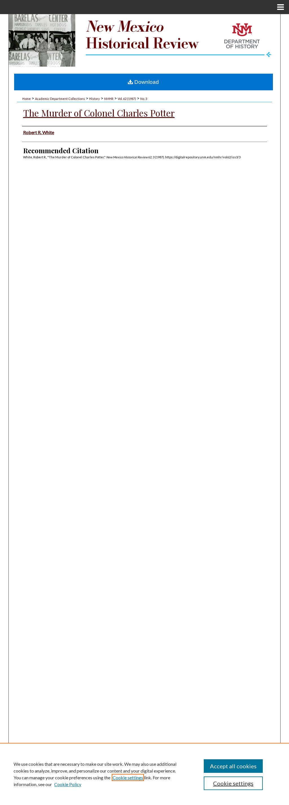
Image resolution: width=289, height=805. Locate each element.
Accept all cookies (233, 766)
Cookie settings (128, 777)
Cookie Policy (67, 784)
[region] (144, 774)
